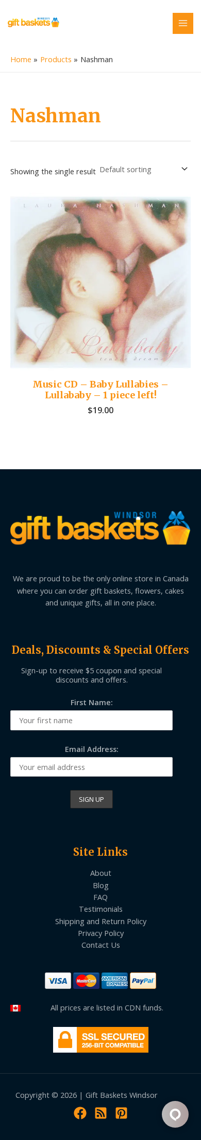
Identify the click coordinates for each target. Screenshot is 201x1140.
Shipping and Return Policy (100, 921)
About (100, 873)
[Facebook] (80, 1113)
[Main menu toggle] (183, 23)
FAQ (100, 897)
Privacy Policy (101, 933)
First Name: (92, 702)
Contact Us (100, 945)
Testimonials (101, 909)
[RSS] (100, 1113)
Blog (101, 885)
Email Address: (92, 749)
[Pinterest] (121, 1113)
